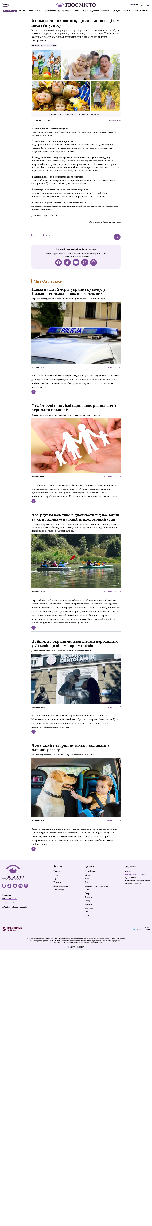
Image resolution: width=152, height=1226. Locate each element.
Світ (136, 11)
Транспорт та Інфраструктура (57, 11)
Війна (30, 11)
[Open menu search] (142, 5)
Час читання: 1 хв (48, 45)
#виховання (37, 235)
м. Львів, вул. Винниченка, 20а (14, 907)
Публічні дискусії (60, 886)
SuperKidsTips (50, 215)
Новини (56, 871)
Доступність (130, 877)
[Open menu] (148, 5)
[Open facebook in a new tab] (58, 262)
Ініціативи (127, 11)
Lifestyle (105, 11)
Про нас (128, 871)
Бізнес (39, 11)
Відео (55, 878)
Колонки (57, 882)
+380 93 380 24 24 (9, 898)
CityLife (22, 11)
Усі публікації (10, 11)
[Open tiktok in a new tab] (67, 262)
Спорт (85, 11)
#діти (48, 235)
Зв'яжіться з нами (133, 883)
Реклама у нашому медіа (135, 874)
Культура (116, 11)
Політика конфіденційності (137, 880)
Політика (144, 11)
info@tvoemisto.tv (9, 903)
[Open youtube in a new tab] (76, 262)
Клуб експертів (59, 889)
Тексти (56, 875)
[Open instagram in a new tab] (84, 262)
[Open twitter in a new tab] (93, 262)
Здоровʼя (94, 11)
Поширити (113, 120)
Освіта (76, 11)
